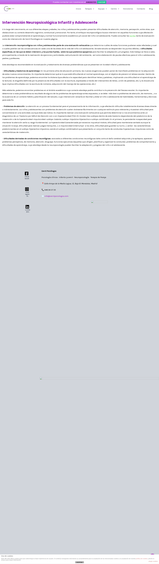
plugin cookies (153, 561)
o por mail (101, 2)
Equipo (101, 9)
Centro (114, 9)
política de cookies (142, 558)
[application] (93, 8)
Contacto (141, 9)
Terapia (88, 9)
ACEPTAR (79, 562)
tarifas (133, 36)
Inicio (78, 9)
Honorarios (128, 9)
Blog (151, 9)
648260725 (91, 2)
